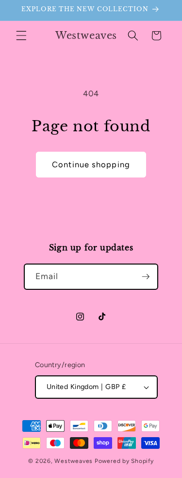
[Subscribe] (145, 277)
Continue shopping (91, 164)
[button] (21, 35)
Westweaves (73, 461)
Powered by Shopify (124, 461)
